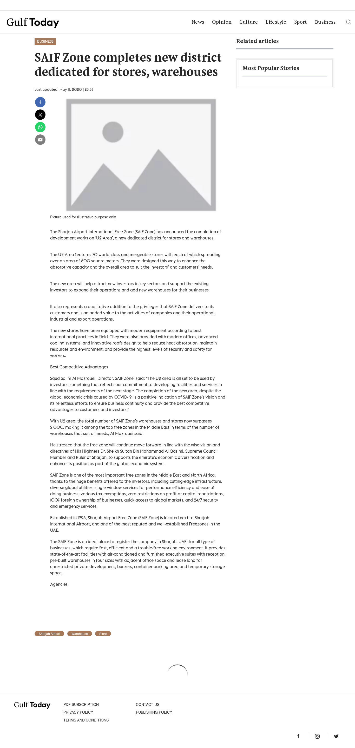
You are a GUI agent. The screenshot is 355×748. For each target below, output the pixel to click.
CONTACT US (147, 704)
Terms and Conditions (86, 720)
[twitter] (40, 114)
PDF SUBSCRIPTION (81, 704)
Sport (300, 22)
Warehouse (79, 633)
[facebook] (40, 102)
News (198, 22)
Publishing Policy (154, 712)
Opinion (222, 22)
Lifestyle (276, 22)
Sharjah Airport (49, 633)
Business (325, 22)
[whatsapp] (40, 127)
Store (103, 633)
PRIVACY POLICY (78, 712)
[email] (40, 139)
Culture (248, 22)
